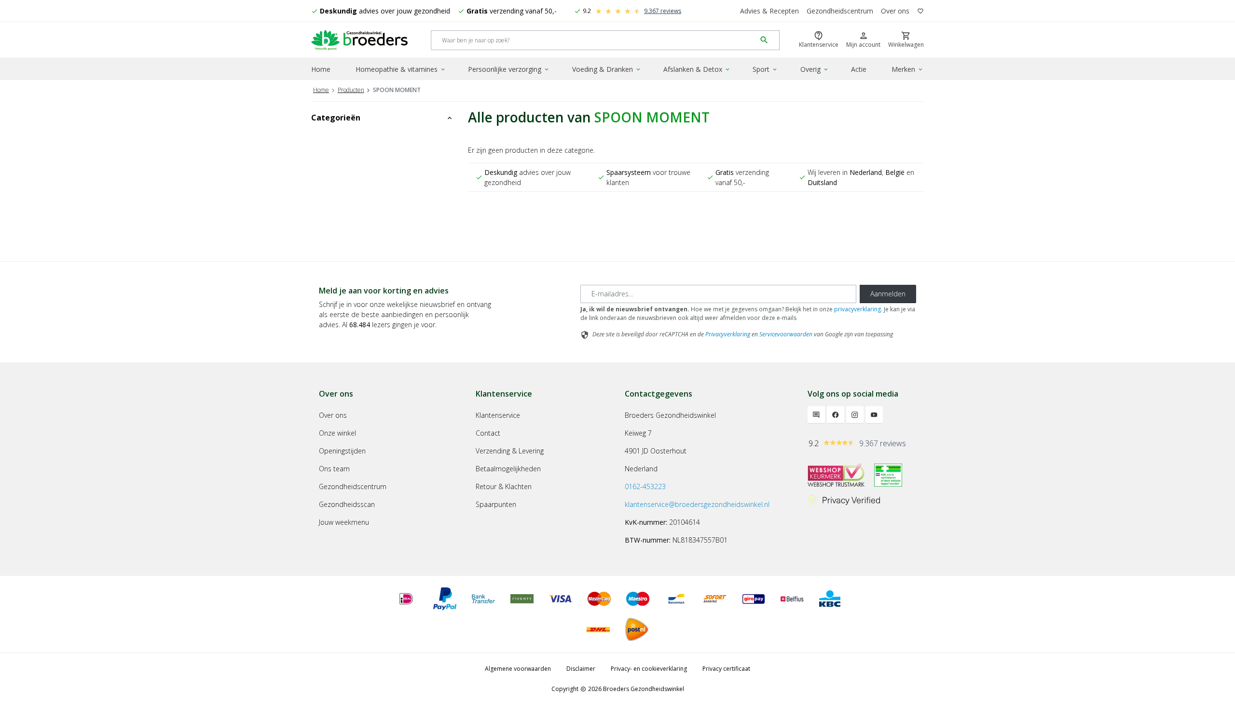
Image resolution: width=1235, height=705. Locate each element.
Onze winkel (337, 433)
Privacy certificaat (726, 669)
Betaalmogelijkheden (508, 468)
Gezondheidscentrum (840, 10)
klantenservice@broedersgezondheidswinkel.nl (697, 504)
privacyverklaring (857, 309)
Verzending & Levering (510, 450)
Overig (814, 69)
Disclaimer (580, 669)
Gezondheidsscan (347, 504)
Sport (765, 69)
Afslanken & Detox (697, 69)
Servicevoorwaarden (785, 334)
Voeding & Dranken (607, 69)
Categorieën (382, 117)
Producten (351, 90)
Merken (908, 69)
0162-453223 (645, 486)
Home (320, 69)
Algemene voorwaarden (518, 669)
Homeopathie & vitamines (401, 69)
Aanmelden (888, 293)
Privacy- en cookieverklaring (649, 669)
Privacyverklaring (727, 334)
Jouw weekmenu (344, 522)
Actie (858, 69)
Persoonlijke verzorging (509, 69)
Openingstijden (342, 450)
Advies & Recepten (769, 10)
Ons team (334, 468)
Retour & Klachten (504, 486)
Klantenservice (498, 415)
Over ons (895, 10)
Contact (488, 433)
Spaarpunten (496, 504)
